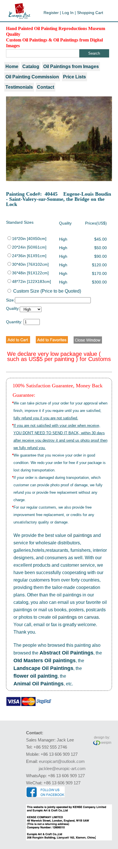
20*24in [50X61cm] (29, 247)
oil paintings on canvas (75, 617)
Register (51, 12)
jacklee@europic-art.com (62, 768)
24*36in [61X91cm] (29, 255)
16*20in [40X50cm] (29, 238)
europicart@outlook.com (62, 761)
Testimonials (19, 87)
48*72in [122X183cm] (31, 281)
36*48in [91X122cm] (30, 273)
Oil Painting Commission (32, 76)
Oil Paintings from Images (71, 66)
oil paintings (79, 535)
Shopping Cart (90, 12)
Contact (45, 87)
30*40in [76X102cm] (30, 264)
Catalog (30, 66)
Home (11, 66)
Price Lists (74, 76)
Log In (68, 12)
